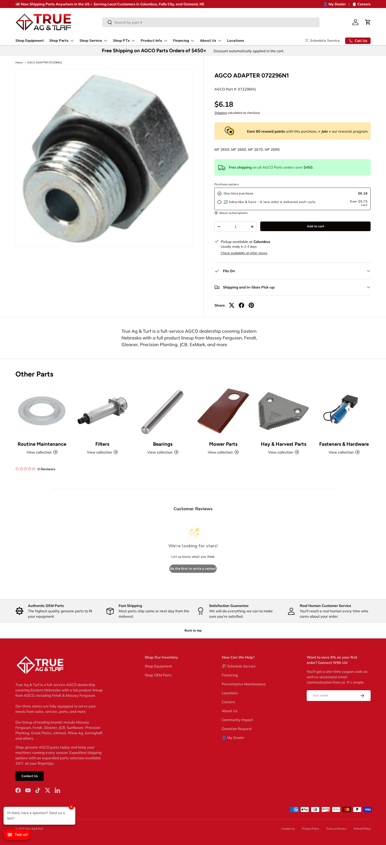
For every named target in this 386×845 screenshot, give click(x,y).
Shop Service (91, 40)
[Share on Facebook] (241, 305)
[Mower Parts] (223, 410)
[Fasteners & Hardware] (344, 410)
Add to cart (315, 226)
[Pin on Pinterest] (251, 305)
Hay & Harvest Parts (283, 444)
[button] (368, 22)
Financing (181, 40)
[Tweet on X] (232, 305)
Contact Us (29, 776)
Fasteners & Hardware (344, 444)
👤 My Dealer (334, 4)
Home (19, 62)
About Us (208, 40)
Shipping (220, 113)
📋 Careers (361, 4)
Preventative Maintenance (244, 684)
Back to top (193, 630)
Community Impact (237, 719)
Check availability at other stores (244, 253)
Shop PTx (121, 40)
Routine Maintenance (42, 444)
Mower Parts (223, 444)
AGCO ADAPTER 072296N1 (44, 62)
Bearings (162, 444)
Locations (235, 40)
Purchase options (226, 184)
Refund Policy (362, 828)
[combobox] (211, 22)
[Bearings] (162, 410)
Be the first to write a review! (193, 569)
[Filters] (102, 410)
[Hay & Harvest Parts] (283, 410)
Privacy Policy (310, 828)
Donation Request (237, 728)
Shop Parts (59, 40)
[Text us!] (17, 836)
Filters (102, 444)
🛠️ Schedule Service (322, 40)
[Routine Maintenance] (42, 410)
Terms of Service (336, 828)
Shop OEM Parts (158, 675)
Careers (228, 702)
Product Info (151, 40)
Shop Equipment (29, 40)
